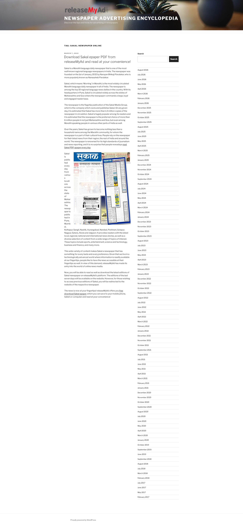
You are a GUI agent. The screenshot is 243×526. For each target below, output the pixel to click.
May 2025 (142, 141)
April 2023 (142, 260)
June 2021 (142, 364)
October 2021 (143, 345)
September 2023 (144, 236)
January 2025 (143, 160)
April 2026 (142, 89)
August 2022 (143, 298)
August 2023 (143, 241)
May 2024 (142, 198)
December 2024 (144, 165)
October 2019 (143, 445)
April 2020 (142, 431)
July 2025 (141, 131)
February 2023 (143, 269)
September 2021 (144, 350)
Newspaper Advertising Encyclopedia (121, 18)
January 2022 (143, 331)
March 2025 (143, 150)
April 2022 (142, 317)
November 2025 (144, 112)
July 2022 (141, 302)
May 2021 (142, 369)
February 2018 (143, 478)
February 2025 (143, 155)
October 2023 (143, 231)
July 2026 (141, 74)
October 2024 (143, 174)
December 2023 (144, 222)
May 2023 (142, 255)
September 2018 (144, 459)
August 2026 (143, 70)
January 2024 (143, 217)
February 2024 (143, 212)
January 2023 (143, 274)
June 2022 (142, 307)
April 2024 (142, 203)
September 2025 (144, 122)
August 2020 (143, 411)
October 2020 (143, 402)
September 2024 (144, 179)
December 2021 (144, 336)
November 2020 (144, 397)
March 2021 (142, 378)
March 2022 (143, 321)
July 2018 (141, 468)
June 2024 (142, 193)
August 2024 (143, 184)
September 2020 (145, 407)
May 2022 (142, 312)
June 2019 (142, 454)
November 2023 (144, 226)
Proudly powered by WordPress (83, 520)
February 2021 (143, 383)
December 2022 (144, 279)
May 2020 (142, 426)
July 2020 (142, 416)
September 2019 (144, 449)
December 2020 (144, 392)
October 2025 (143, 117)
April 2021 (142, 374)
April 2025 (142, 146)
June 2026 (142, 79)
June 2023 (142, 250)
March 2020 (143, 435)
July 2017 (141, 483)
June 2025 (142, 136)
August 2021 (143, 355)
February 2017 (143, 497)
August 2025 (143, 127)
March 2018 (143, 473)
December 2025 (144, 108)
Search (141, 54)
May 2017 (142, 492)
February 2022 (143, 326)
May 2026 (142, 84)
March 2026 (143, 94)
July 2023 (141, 245)
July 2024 (141, 188)
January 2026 (143, 103)
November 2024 (144, 169)
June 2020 (142, 421)
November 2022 (144, 283)
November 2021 (144, 340)
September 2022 (144, 293)
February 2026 (143, 98)
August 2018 (143, 464)
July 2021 (141, 359)
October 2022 (143, 288)
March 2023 (143, 264)
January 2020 (143, 440)
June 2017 (142, 487)
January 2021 (143, 388)
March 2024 (143, 207)
